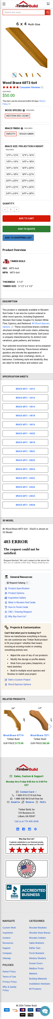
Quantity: (9, 203)
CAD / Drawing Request (20, 611)
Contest (6, 938)
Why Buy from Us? (17, 616)
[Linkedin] (17, 829)
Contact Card (27, 792)
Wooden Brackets (38, 927)
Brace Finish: (19, 128)
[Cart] (48, 4)
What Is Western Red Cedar (21, 602)
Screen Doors (36, 963)
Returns (30, 802)
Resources (8, 943)
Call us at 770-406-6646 (27, 821)
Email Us (15, 802)
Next (50, 726)
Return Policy (9, 971)
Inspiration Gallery (17, 597)
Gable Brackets (36, 943)
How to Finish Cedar (18, 607)
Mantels (33, 973)
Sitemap (7, 958)
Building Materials (38, 978)
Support (6, 948)
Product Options (16, 593)
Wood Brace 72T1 (39, 735)
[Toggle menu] (4, 4)
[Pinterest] (35, 829)
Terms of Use (9, 976)
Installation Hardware (39, 983)
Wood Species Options (19, 684)
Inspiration (8, 932)
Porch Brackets (36, 953)
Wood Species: (19, 110)
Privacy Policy (10, 981)
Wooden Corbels (37, 938)
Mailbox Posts (36, 968)
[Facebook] (23, 829)
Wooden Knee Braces (39, 932)
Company (7, 953)
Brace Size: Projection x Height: (24, 148)
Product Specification (18, 588)
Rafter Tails (34, 948)
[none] (26, 45)
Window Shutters (37, 958)
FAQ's (43, 802)
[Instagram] (29, 829)
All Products (35, 989)
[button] (45, 1011)
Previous (3, 726)
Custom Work (9, 927)
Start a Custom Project (19, 679)
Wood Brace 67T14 (13, 735)
